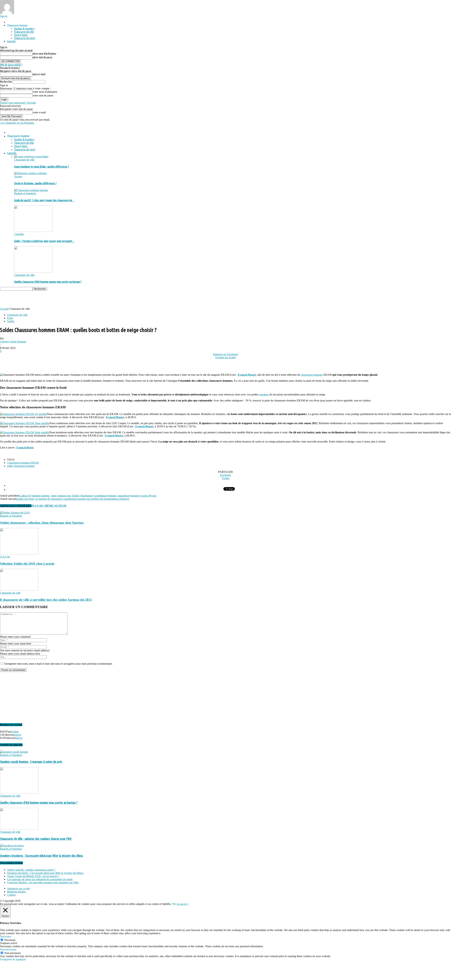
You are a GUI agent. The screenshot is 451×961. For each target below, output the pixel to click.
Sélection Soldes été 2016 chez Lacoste (27, 563)
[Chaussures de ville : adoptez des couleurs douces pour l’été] (19, 828)
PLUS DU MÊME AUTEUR (48, 505)
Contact (11, 894)
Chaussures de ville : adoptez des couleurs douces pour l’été (36, 839)
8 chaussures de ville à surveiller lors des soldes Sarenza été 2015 (46, 600)
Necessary (10, 939)
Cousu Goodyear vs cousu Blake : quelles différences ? (41, 166)
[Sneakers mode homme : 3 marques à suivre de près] (14, 751)
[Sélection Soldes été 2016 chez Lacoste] (19, 553)
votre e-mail (39, 74)
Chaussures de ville (24, 31)
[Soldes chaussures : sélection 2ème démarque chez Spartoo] (15, 512)
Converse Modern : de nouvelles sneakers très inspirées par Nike (43, 882)
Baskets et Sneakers (25, 193)
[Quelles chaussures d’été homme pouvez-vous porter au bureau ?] (33, 271)
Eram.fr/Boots (246, 374)
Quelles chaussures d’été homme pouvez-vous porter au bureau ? (47, 281)
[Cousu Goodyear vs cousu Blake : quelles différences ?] (31, 156)
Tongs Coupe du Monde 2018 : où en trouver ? (33, 876)
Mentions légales (16, 891)
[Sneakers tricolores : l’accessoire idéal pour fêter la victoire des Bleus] (12, 845)
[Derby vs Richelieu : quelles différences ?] (30, 173)
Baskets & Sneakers (24, 28)
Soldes (10, 321)
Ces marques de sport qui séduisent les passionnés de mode (40, 879)
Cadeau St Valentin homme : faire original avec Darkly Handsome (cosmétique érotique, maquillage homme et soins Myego (87, 495)
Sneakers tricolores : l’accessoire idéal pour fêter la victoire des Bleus (41, 856)
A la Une (5, 556)
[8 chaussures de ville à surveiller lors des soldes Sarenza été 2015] (19, 589)
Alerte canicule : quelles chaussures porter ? (31, 869)
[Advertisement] (64, 299)
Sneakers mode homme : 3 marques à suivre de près (31, 762)
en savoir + (183, 903)
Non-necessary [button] (8, 949)
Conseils (11, 41)
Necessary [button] (5, 936)
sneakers (264, 394)
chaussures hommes (312, 374)
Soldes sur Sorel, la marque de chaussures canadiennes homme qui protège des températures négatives (72, 498)
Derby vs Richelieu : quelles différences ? (35, 183)
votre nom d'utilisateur (44, 53)
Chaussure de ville (24, 159)
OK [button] (174, 903)
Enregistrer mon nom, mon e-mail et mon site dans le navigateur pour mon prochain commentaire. (58, 663)
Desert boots (21, 34)
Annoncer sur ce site (18, 888)
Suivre (17, 734)
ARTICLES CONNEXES (15, 505)
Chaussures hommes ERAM (23, 462)
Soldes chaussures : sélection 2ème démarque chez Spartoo (42, 522)
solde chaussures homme (21, 465)
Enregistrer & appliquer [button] (13, 959)
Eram (10, 317)
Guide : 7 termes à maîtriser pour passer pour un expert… (44, 241)
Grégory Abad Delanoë (13, 341)
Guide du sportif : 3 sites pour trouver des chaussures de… (44, 200)
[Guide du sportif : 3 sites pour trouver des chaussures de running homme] (31, 190)
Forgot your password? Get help (18, 102)
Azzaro (18, 176)
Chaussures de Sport (24, 38)
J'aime (15, 731)
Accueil (4, 308)
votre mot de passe (42, 57)
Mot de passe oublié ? (11, 64)
